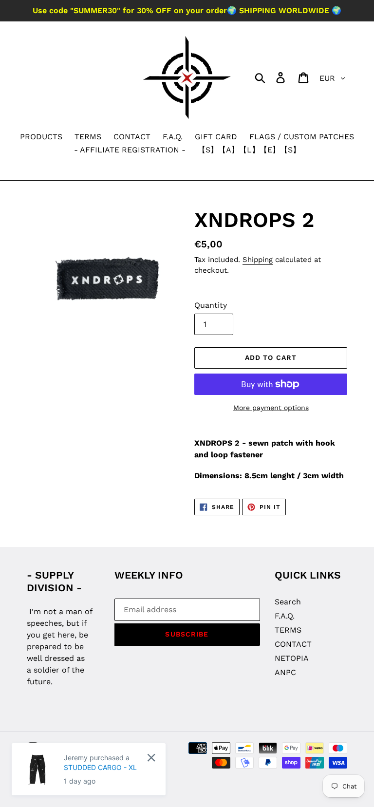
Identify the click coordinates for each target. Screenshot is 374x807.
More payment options (271, 408)
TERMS (288, 630)
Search (288, 601)
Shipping (258, 259)
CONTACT (293, 644)
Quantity (210, 305)
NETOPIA (292, 658)
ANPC (285, 672)
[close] (151, 757)
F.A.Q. (285, 615)
